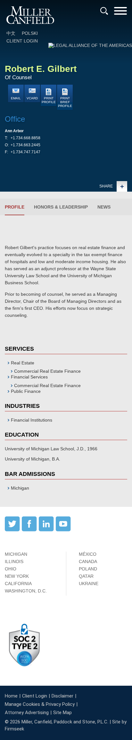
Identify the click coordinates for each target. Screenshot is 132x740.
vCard (32, 98)
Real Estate (22, 362)
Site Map (62, 712)
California (18, 583)
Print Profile (49, 100)
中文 (10, 33)
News (104, 207)
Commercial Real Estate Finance (47, 371)
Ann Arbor (14, 131)
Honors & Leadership (61, 207)
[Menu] (120, 12)
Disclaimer (62, 696)
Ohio (10, 568)
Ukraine (88, 583)
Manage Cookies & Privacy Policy (40, 704)
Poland (88, 568)
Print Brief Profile (65, 102)
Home (11, 696)
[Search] (104, 11)
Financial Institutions (31, 420)
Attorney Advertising (27, 712)
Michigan (16, 554)
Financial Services (29, 376)
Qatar (86, 576)
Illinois (14, 561)
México (87, 554)
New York (17, 576)
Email (16, 98)
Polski (30, 33)
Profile (14, 207)
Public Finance (26, 391)
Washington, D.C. (26, 590)
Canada (88, 561)
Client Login (22, 40)
